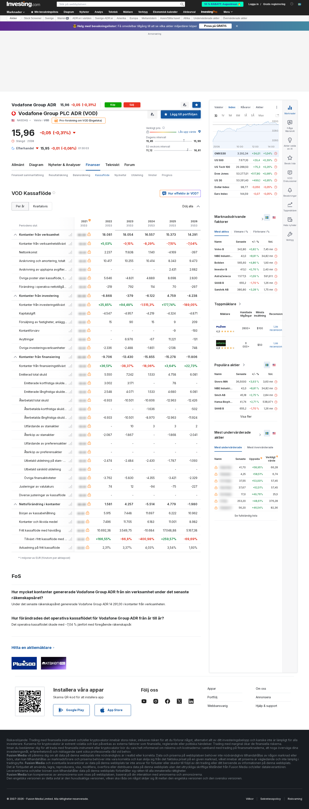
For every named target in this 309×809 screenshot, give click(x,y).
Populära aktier (227, 365)
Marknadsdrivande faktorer (230, 219)
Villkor (250, 798)
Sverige (49, 18)
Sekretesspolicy (270, 798)
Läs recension (276, 328)
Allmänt (18, 165)
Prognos (167, 175)
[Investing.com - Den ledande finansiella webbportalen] (23, 4)
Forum (129, 165)
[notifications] (291, 4)
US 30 (218, 180)
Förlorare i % (261, 231)
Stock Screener (32, 18)
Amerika (121, 18)
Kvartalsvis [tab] (40, 206)
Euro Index (221, 193)
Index (231, 107)
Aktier (13, 18)
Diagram (36, 165)
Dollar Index (221, 187)
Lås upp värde (187, 131)
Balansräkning (81, 175)
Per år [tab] (20, 206)
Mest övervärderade (260, 447)
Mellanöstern (149, 18)
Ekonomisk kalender (165, 12)
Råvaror (246, 107)
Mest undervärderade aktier (232, 434)
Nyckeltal (120, 175)
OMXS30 (220, 153)
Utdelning (137, 175)
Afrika (187, 18)
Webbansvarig (217, 706)
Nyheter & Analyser (64, 165)
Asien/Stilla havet (170, 18)
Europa (134, 18)
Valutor (218, 107)
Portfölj (212, 697)
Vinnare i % (241, 231)
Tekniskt (112, 165)
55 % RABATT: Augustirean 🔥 (222, 4)
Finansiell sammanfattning (28, 175)
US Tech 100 (222, 166)
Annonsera (263, 697)
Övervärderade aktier (235, 18)
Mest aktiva (221, 231)
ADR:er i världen (82, 18)
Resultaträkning (58, 175)
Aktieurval (189, 12)
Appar (211, 688)
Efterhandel (25, 148)
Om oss (261, 688)
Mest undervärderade (228, 447)
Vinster (152, 175)
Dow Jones (221, 173)
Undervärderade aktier (206, 18)
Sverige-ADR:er (104, 18)
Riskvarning (295, 798)
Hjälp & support (266, 706)
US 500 (218, 160)
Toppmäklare (225, 304)
